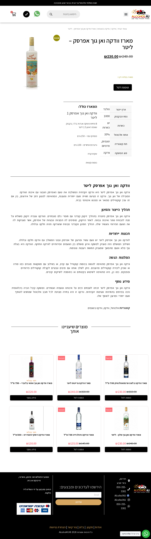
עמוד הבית (122, 28)
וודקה (113, 28)
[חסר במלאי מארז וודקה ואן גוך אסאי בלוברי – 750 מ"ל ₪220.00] (31, 366)
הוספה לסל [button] (126, 397)
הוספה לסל (122, 87)
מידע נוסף (31, 397)
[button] (75, 3)
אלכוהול (115, 308)
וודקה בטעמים (103, 28)
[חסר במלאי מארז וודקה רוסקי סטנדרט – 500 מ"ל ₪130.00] (31, 418)
